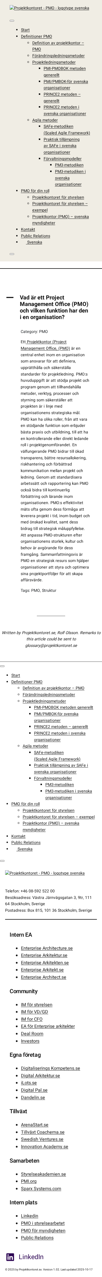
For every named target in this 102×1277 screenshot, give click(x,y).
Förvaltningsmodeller (63, 159)
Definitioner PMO (36, 36)
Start (25, 30)
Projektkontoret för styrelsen (58, 197)
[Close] (12, 254)
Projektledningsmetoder (54, 62)
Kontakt (28, 229)
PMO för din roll (35, 191)
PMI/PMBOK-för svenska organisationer (66, 85)
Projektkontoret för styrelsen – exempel (59, 817)
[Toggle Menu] (12, 21)
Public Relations (35, 236)
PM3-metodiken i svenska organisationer (68, 794)
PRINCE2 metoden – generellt (61, 727)
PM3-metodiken (69, 165)
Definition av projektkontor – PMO (53, 688)
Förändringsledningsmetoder (58, 56)
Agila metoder (45, 120)
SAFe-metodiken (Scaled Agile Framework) (67, 129)
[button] (51, 307)
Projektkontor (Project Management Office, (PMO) (45, 345)
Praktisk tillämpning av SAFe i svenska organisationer (62, 146)
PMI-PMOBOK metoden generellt (63, 707)
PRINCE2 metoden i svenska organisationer (65, 110)
